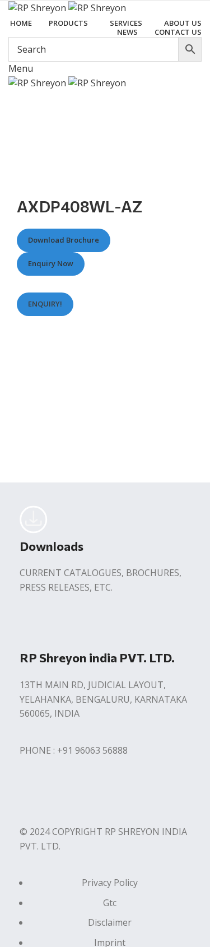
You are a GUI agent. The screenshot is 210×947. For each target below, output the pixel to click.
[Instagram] (64, 794)
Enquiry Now (50, 263)
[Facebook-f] (34, 794)
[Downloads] (34, 519)
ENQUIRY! (45, 304)
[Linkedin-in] (94, 794)
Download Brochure (63, 240)
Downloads (51, 546)
